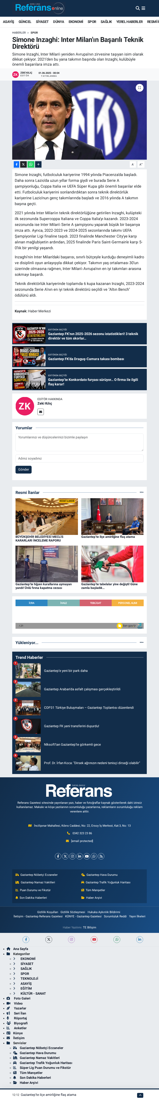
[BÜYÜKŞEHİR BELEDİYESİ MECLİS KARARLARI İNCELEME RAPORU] (47, 516)
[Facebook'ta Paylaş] (16, 164)
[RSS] (101, 856)
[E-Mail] (40, 412)
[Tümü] (141, 492)
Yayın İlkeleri (137, 916)
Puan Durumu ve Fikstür (35, 890)
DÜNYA (58, 22)
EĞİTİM (26, 988)
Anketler (20, 1028)
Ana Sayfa (20, 949)
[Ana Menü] (143, 8)
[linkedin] (139, 939)
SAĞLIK (106, 22)
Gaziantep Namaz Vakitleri (38, 882)
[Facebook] (58, 856)
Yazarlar (19, 1008)
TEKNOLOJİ (29, 978)
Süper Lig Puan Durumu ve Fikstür (45, 1068)
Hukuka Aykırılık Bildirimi (104, 912)
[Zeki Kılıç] (25, 406)
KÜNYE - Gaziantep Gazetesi (83, 916)
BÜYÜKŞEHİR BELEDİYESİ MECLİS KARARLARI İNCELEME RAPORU (39, 538)
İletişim (19, 1038)
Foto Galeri (21, 998)
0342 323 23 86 (82, 833)
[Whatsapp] (94, 856)
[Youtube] (87, 856)
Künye (18, 1033)
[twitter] (48, 939)
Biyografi (20, 1023)
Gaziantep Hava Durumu (102, 875)
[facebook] (25, 939)
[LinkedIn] (79, 856)
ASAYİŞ (8, 22)
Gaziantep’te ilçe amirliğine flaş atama (108, 537)
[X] (65, 856)
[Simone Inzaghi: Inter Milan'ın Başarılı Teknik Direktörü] (79, 120)
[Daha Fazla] (38, 164)
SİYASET (42, 22)
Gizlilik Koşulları (47, 912)
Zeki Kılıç (44, 403)
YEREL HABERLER (129, 22)
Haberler (19, 32)
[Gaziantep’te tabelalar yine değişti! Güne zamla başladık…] (112, 564)
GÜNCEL (25, 22)
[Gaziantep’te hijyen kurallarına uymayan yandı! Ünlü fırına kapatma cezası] (47, 564)
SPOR (92, 22)
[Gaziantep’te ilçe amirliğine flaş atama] (112, 516)
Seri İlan (19, 1013)
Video (18, 1003)
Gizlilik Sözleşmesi (72, 912)
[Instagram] (72, 856)
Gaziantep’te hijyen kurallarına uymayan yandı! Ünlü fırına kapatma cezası (44, 586)
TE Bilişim (89, 927)
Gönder (23, 469)
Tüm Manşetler (95, 890)
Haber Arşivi (94, 897)
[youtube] (94, 939)
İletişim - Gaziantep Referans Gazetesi (38, 916)
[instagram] (71, 939)
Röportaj (20, 1018)
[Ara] (138, 8)
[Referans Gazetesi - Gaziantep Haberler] (39, 8)
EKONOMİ (76, 22)
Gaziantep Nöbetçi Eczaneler (39, 875)
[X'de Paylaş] (23, 164)
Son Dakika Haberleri (33, 897)
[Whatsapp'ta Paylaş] (31, 164)
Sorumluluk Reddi (115, 916)
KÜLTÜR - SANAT (33, 993)
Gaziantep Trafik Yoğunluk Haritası (108, 882)
